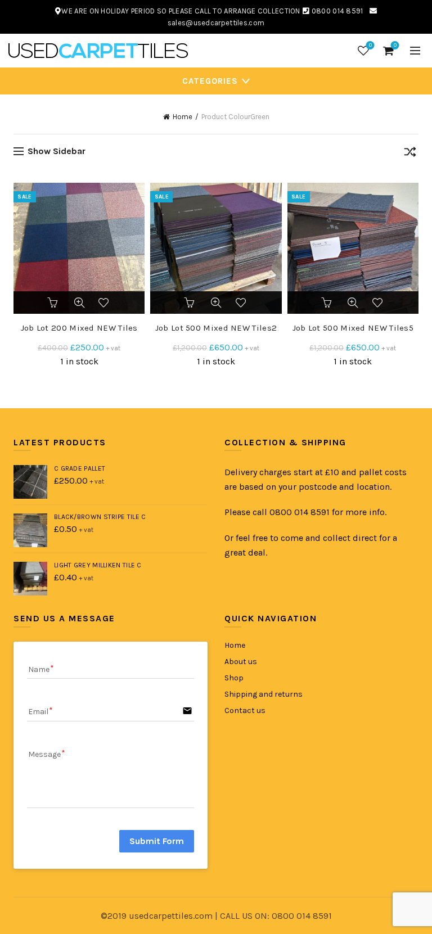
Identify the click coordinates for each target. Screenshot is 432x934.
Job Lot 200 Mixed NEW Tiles (79, 328)
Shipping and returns (263, 694)
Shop (234, 678)
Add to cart (53, 302)
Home (182, 116)
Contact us (245, 710)
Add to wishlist (105, 302)
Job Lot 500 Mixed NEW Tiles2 (216, 328)
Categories (210, 81)
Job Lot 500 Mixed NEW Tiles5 (352, 328)
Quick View (79, 302)
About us (240, 661)
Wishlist (370, 45)
